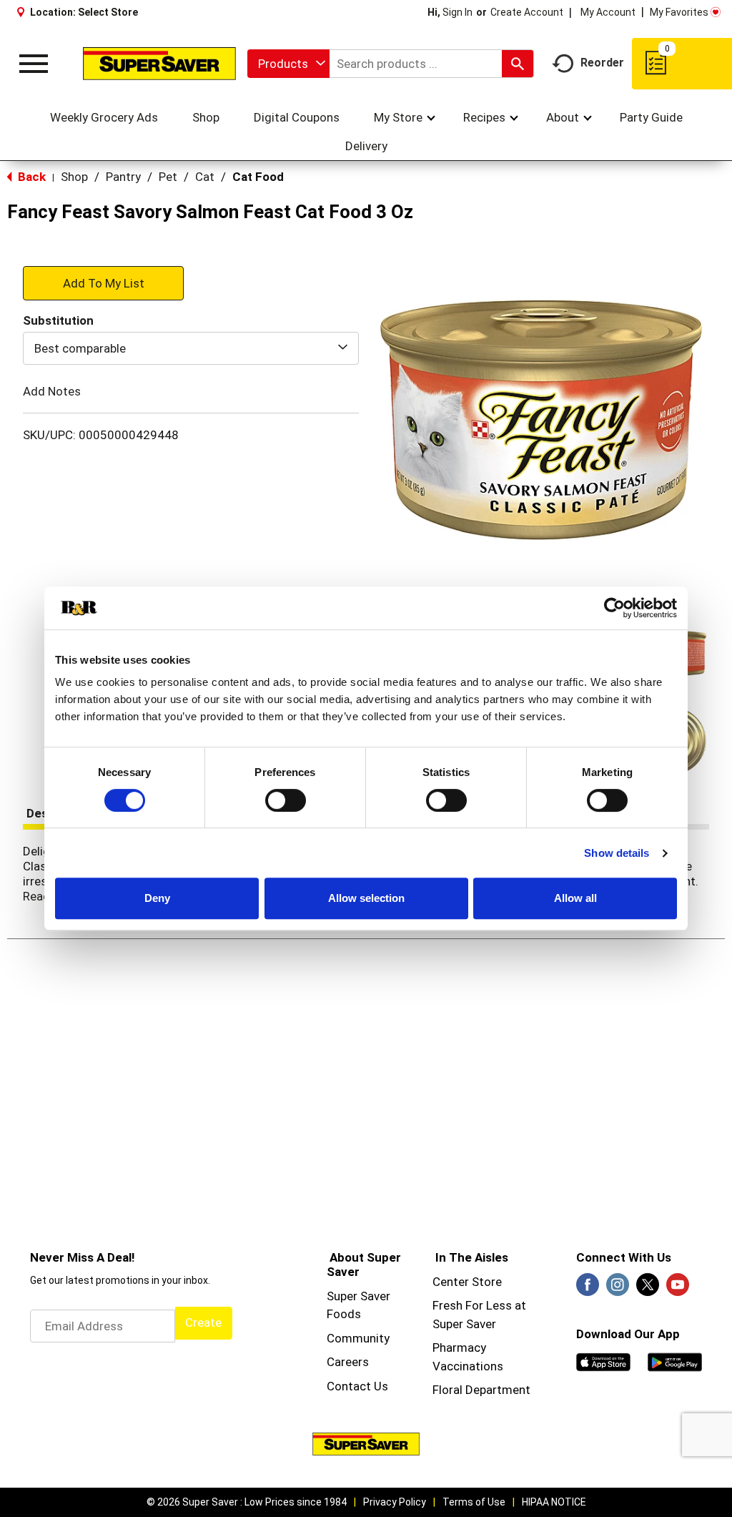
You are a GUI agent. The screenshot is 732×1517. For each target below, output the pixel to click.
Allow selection (366, 898)
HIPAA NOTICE (554, 1502)
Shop (74, 177)
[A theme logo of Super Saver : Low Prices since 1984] (159, 63)
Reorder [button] (602, 62)
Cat (204, 177)
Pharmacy (459, 1347)
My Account (607, 12)
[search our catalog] (517, 63)
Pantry (123, 177)
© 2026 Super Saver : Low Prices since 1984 (247, 1502)
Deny (157, 898)
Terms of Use (473, 1502)
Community (358, 1338)
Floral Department (481, 1390)
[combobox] (288, 63)
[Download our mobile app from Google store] (675, 1361)
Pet (168, 177)
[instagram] (617, 1289)
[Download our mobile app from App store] (603, 1361)
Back (30, 177)
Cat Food (258, 177)
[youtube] (677, 1289)
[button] (103, 282)
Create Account (526, 12)
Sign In (457, 12)
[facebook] (587, 1289)
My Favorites (679, 12)
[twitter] (647, 1289)
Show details (616, 853)
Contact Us (357, 1386)
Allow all (575, 898)
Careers (348, 1362)
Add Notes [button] (52, 391)
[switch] (285, 800)
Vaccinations (467, 1366)
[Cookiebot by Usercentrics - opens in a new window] (614, 608)
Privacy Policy (394, 1502)
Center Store (467, 1282)
